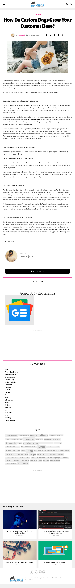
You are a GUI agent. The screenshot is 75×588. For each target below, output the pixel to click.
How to (7, 397)
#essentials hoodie (11, 435)
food (18, 450)
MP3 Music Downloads (25, 457)
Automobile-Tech (10, 374)
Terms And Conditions (52, 578)
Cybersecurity (11, 443)
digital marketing (30, 443)
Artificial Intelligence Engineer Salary (14, 439)
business (29, 439)
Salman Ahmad (19, 535)
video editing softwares (11, 463)
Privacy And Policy (41, 578)
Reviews (7, 405)
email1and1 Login (58, 443)
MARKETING (42, 455)
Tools (6, 415)
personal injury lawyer (53, 458)
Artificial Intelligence (11, 372)
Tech (6, 410)
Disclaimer (62, 578)
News (7, 402)
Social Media (25, 460)
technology (33, 460)
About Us (27, 578)
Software (8, 407)
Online (33, 458)
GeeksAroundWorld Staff (55, 564)
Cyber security (9, 379)
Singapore (16, 460)
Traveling (46, 460)
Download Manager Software (46, 443)
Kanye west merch (22, 454)
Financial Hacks (10, 450)
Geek (6, 395)
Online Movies (41, 458)
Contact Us (33, 578)
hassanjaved (21, 35)
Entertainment (10, 447)
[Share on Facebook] (46, 35)
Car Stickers (48, 439)
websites (25, 463)
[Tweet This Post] (50, 35)
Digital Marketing (10, 382)
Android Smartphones (24, 435)
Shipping (8, 460)
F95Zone (18, 446)
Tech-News (8, 413)
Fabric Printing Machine (28, 447)
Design (19, 443)
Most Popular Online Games (12, 457)
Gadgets (7, 390)
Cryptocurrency (10, 377)
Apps (6, 369)
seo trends (65, 458)
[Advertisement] (37, 344)
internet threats (10, 454)
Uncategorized (10, 420)
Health (23, 450)
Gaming (7, 392)
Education (8, 387)
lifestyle (32, 455)
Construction (57, 439)
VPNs (19, 463)
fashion (42, 447)
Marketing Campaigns (57, 454)
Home (30, 451)
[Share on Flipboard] (54, 35)
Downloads (8, 385)
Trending (8, 418)
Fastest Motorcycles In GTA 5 (53, 446)
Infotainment (9, 400)
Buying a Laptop (39, 439)
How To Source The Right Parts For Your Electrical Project (51, 450)
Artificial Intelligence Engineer (56, 435)
